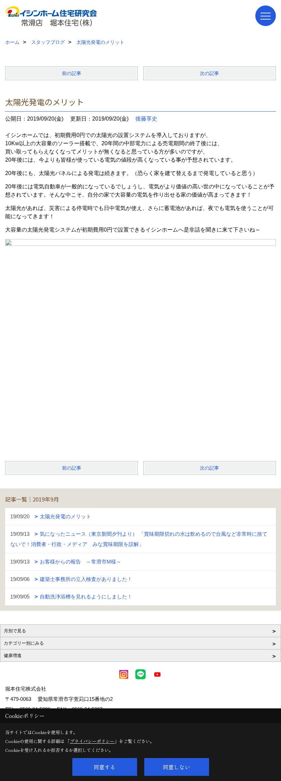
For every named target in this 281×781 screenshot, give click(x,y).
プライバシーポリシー (92, 741)
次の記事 (209, 73)
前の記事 (71, 73)
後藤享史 (146, 119)
